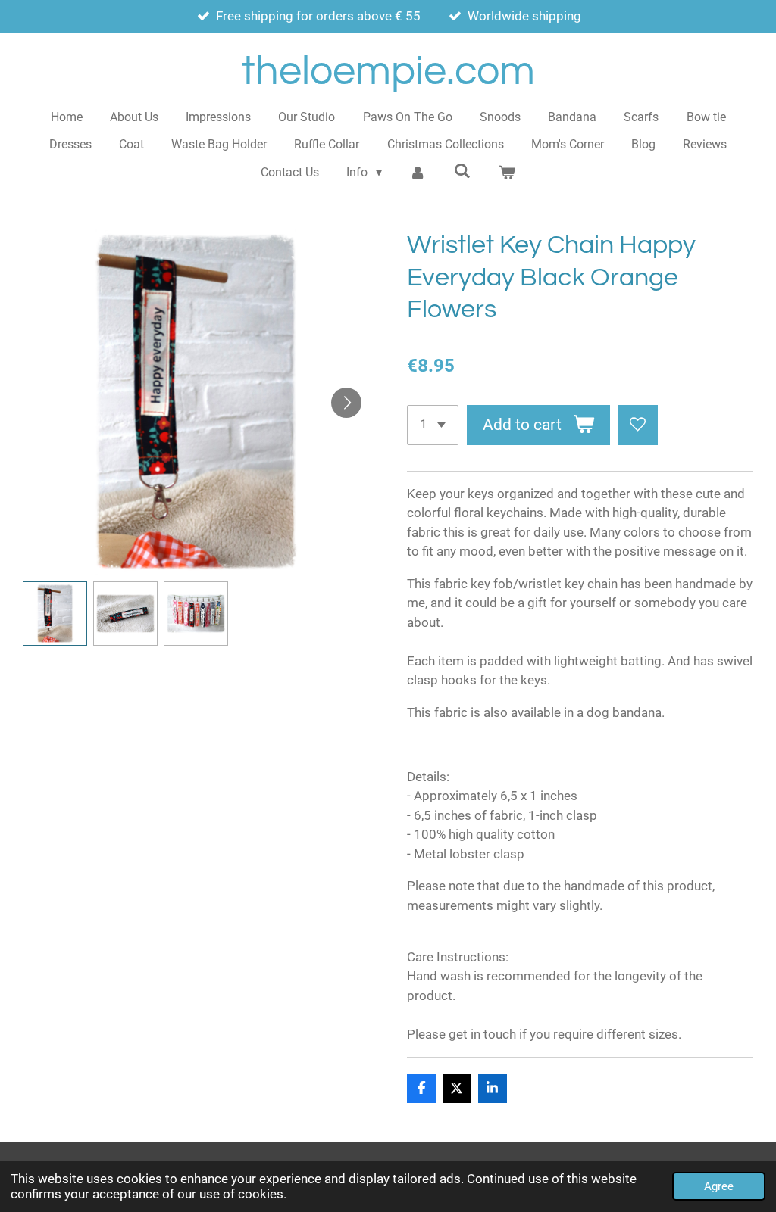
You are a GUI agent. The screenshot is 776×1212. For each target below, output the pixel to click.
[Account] (417, 172)
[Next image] (346, 403)
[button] (55, 613)
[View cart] (506, 172)
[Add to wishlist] (638, 425)
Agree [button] (719, 1186)
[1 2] (432, 425)
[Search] (462, 170)
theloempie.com (388, 71)
